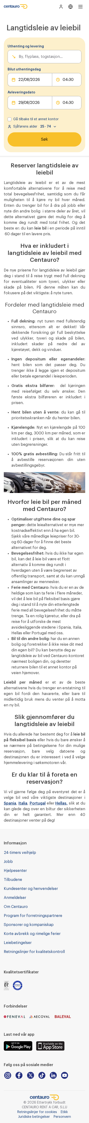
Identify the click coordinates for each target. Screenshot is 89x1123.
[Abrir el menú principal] (80, 6)
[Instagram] (7, 1075)
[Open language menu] (70, 6)
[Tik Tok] (42, 1075)
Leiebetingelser (18, 943)
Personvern (62, 1116)
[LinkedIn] (53, 1075)
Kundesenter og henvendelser (31, 889)
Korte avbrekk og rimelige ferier (32, 934)
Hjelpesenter (15, 871)
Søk (44, 139)
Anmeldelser (15, 898)
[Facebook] (19, 1075)
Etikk (64, 1112)
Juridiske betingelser (34, 1116)
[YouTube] (64, 1075)
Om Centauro (16, 907)
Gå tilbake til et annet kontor (36, 119)
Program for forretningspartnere (33, 916)
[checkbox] (9, 119)
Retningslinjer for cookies (37, 1112)
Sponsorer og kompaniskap (29, 925)
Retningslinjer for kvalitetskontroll (34, 952)
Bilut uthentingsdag (24, 69)
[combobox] (19, 57)
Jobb (8, 862)
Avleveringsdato (21, 92)
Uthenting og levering (26, 46)
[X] (30, 1075)
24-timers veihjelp (20, 853)
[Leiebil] (16, 6)
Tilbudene (13, 880)
